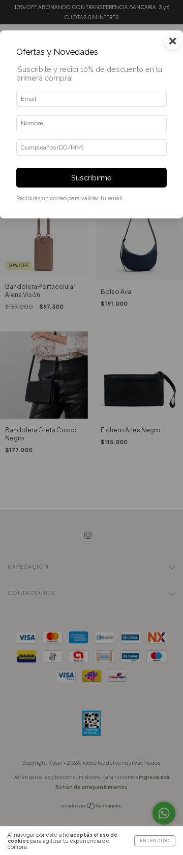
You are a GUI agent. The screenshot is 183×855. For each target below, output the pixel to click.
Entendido (155, 840)
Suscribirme (91, 177)
